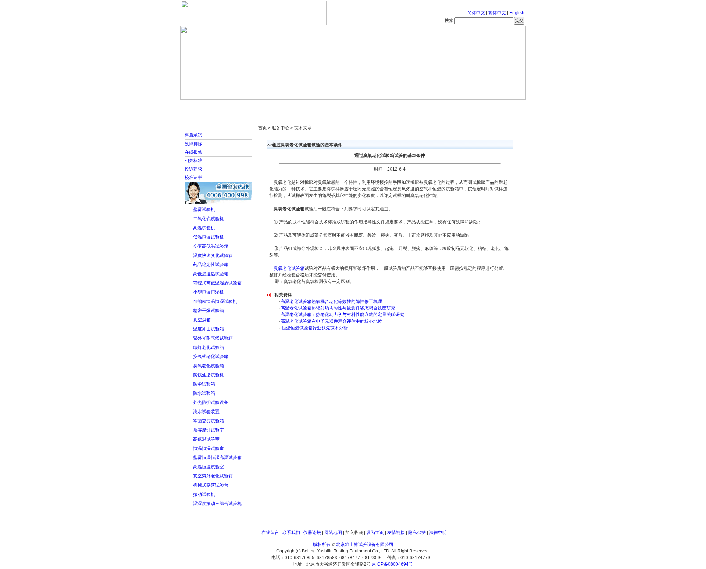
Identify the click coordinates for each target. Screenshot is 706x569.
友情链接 (396, 532)
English (516, 12)
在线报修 (193, 152)
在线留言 (270, 532)
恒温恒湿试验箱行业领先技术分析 (314, 327)
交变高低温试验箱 (210, 246)
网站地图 (333, 532)
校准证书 (193, 177)
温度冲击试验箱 (208, 329)
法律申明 (438, 532)
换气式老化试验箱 (210, 356)
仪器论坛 (312, 532)
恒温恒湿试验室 (208, 448)
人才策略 (406, 107)
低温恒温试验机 (208, 237)
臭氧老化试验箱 (208, 365)
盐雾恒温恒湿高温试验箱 (217, 457)
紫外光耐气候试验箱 (213, 338)
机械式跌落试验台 (210, 485)
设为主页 (375, 532)
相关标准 (193, 160)
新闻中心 (285, 107)
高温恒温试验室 (208, 466)
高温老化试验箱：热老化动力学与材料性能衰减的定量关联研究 (342, 314)
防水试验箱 (204, 393)
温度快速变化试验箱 (213, 255)
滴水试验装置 (206, 411)
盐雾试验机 (204, 209)
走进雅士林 (244, 107)
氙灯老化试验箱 (208, 347)
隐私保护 (417, 532)
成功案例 (366, 107)
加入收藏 (354, 532)
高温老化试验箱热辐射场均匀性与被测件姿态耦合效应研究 (338, 308)
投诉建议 (193, 169)
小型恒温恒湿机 (208, 292)
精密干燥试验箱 (208, 310)
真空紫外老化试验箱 (213, 476)
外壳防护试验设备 (210, 402)
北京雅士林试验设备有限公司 (364, 544)
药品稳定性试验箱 (210, 264)
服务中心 (446, 107)
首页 (204, 107)
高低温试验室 (206, 439)
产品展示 (325, 107)
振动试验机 (204, 494)
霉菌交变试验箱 (208, 420)
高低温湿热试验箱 (210, 273)
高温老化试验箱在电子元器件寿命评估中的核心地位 (331, 321)
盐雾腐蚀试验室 (208, 430)
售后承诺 (193, 135)
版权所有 (322, 544)
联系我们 (291, 532)
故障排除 (193, 143)
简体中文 (476, 12)
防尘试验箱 (204, 384)
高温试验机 (204, 227)
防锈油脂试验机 (208, 374)
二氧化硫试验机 (208, 218)
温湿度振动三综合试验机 (217, 503)
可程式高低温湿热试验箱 (217, 283)
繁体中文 (497, 12)
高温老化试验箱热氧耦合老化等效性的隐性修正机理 (331, 301)
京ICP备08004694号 (392, 564)
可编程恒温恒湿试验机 (215, 301)
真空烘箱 (202, 319)
